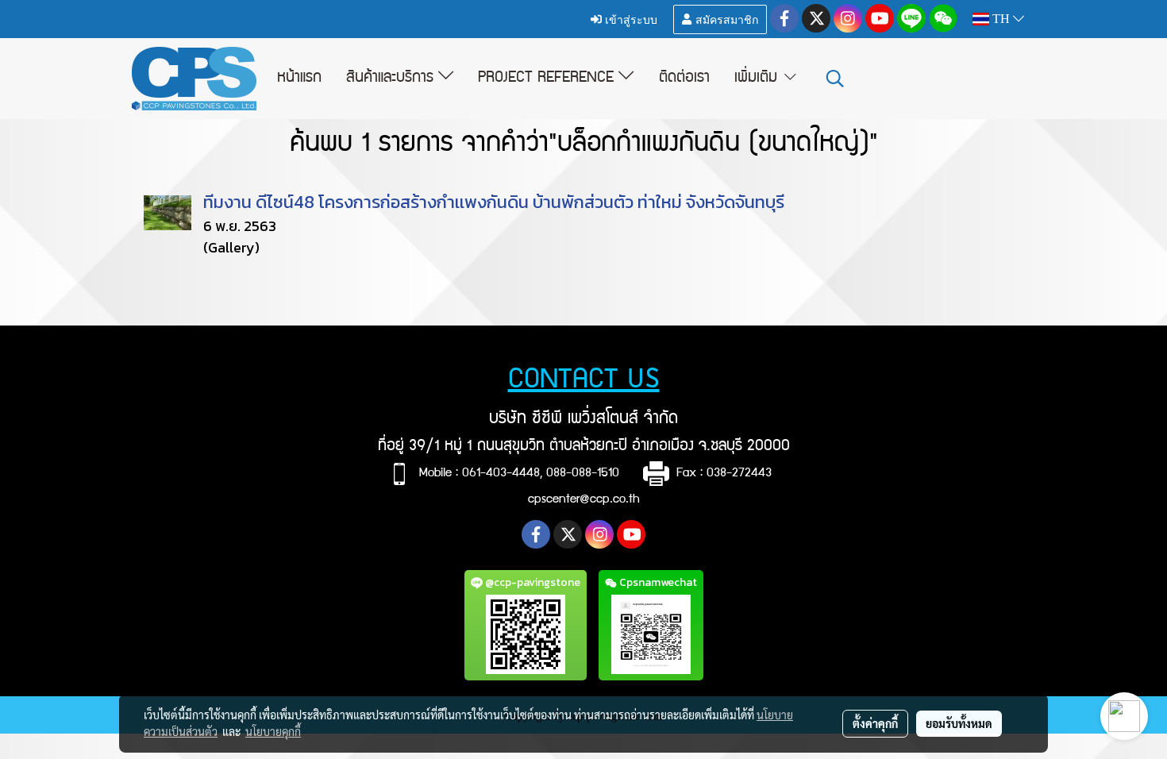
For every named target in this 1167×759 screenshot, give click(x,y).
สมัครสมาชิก (725, 18)
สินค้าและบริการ (392, 78)
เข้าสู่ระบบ (629, 18)
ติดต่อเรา (684, 78)
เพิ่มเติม (758, 78)
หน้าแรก (299, 78)
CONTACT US (584, 381)
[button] (835, 79)
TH (1001, 18)
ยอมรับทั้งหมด (959, 723)
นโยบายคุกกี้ (273, 731)
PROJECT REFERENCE (548, 78)
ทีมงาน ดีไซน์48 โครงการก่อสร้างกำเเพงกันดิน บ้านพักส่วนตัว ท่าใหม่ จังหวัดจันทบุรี (493, 202)
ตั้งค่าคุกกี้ (875, 723)
